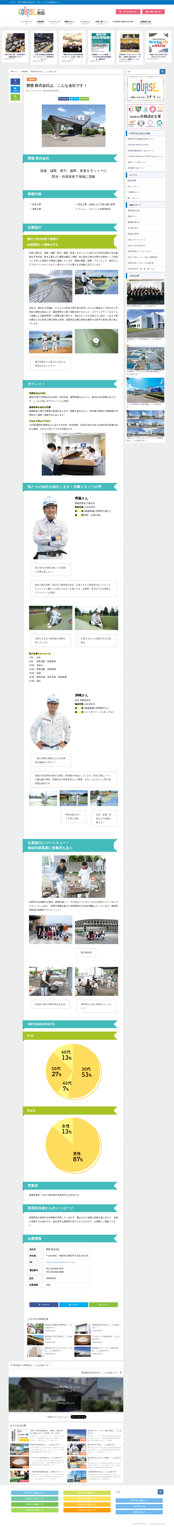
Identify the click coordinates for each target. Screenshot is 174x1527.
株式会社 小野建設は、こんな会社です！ (32, 1365)
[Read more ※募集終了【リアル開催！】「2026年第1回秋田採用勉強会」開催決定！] (15, 42)
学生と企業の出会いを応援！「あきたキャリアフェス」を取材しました (158, 57)
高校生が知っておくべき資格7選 (141, 263)
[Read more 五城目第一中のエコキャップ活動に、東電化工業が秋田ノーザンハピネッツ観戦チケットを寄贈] (44, 42)
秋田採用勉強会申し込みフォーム (141, 151)
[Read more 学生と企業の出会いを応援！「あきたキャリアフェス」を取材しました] (158, 42)
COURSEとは (129, 12)
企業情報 (31, 79)
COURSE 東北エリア (34, 1498)
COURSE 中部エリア (34, 1510)
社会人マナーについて (136, 240)
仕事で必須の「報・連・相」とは (141, 269)
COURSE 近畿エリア (87, 1493)
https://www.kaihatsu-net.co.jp (60, 1262)
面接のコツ (132, 216)
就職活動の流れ (134, 210)
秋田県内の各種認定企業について (141, 139)
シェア (15, 83)
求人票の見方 (133, 228)
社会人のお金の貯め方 (136, 245)
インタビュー (134, 198)
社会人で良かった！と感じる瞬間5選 (142, 257)
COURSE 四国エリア (87, 1504)
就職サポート (134, 192)
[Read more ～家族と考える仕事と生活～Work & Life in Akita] (72, 42)
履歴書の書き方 (134, 222)
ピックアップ (134, 186)
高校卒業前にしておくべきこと (140, 251)
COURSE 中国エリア (87, 1498)
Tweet (15, 91)
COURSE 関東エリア (34, 1504)
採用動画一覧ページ (136, 168)
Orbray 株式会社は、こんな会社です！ (142, 306)
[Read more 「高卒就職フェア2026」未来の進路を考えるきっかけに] (101, 42)
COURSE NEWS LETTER (123, 21)
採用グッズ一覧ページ (136, 162)
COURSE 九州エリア (87, 1510)
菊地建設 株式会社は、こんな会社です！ (100, 1373)
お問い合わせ (154, 12)
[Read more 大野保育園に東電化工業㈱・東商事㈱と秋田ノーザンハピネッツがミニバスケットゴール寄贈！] (130, 42)
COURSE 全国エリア (139, 1500)
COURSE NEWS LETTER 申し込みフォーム (145, 156)
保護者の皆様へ (134, 234)
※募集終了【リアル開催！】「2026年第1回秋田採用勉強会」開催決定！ (15, 57)
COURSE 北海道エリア (34, 1493)
